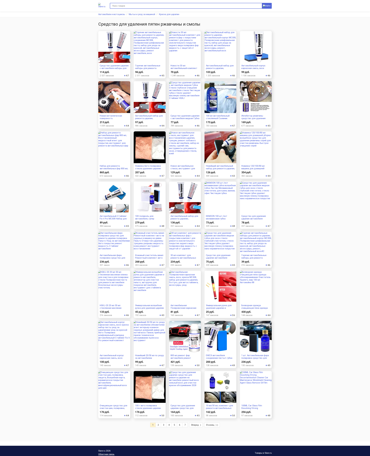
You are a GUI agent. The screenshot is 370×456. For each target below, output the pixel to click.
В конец (210, 425)
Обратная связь (106, 454)
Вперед (195, 425)
